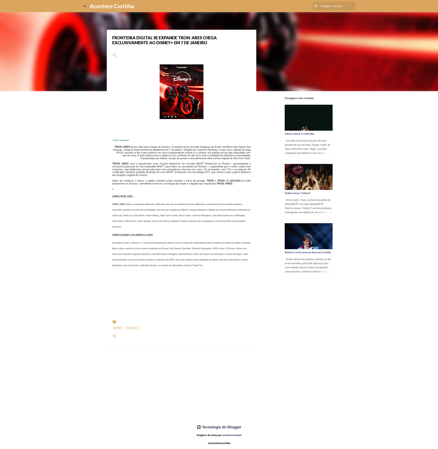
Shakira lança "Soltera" (298, 193)
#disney (118, 328)
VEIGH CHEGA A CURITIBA (299, 134)
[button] (114, 55)
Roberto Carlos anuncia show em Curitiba (308, 252)
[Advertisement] (181, 391)
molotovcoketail (231, 435)
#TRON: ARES (132, 328)
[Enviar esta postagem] (114, 323)
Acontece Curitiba (112, 6)
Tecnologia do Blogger (221, 427)
